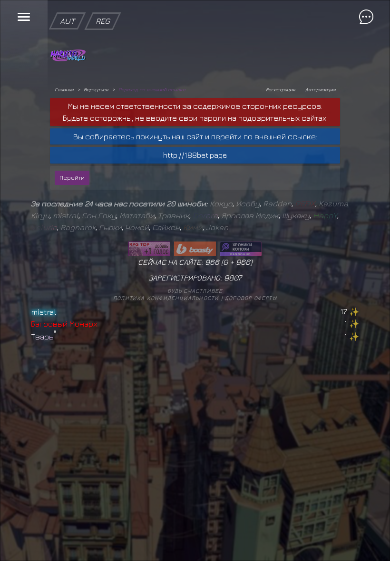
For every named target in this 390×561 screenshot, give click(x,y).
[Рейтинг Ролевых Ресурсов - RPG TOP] (149, 249)
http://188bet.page (195, 155)
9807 (233, 277)
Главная (64, 89)
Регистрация (280, 89)
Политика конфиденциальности (166, 297)
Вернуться (96, 89)
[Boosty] (195, 249)
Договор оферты (251, 297)
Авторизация (320, 89)
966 (243, 262)
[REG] (102, 5)
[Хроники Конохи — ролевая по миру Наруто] (241, 249)
